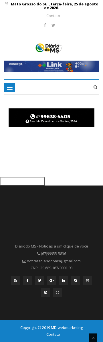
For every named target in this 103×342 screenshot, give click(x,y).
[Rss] (15, 282)
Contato (53, 15)
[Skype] (75, 282)
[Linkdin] (63, 282)
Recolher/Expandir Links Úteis (22, 181)
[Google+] (51, 282)
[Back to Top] (93, 337)
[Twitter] (53, 25)
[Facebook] (45, 25)
